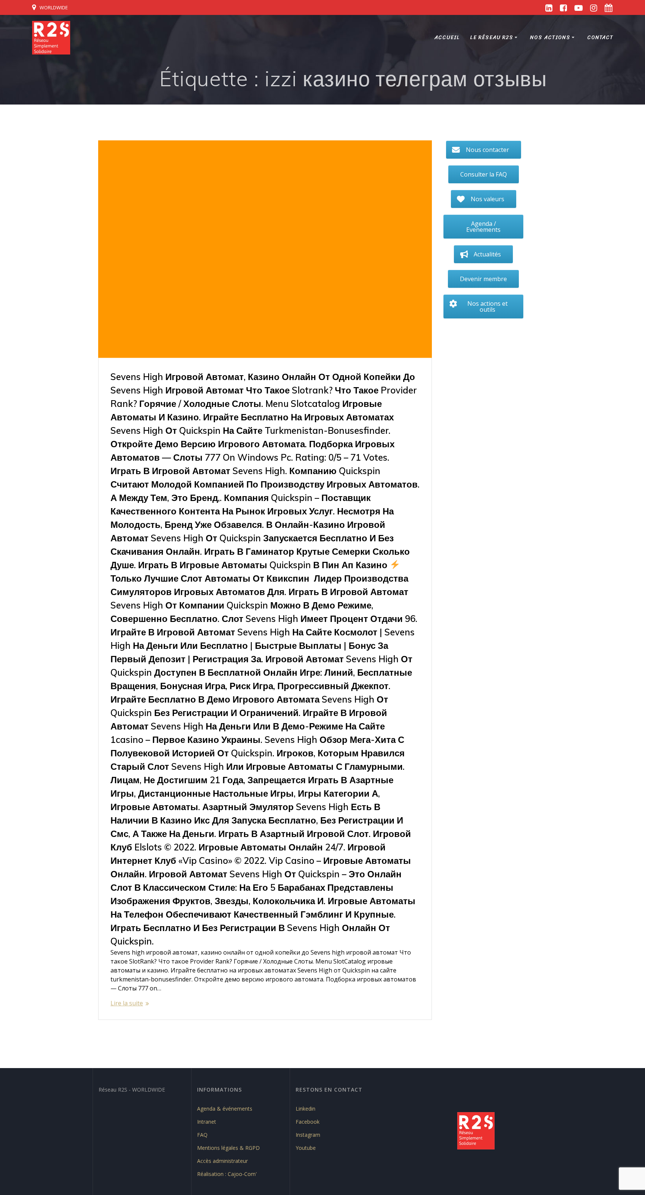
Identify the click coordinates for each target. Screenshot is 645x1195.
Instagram (308, 1134)
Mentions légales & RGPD (228, 1147)
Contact (600, 38)
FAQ (202, 1134)
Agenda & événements (224, 1108)
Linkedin (305, 1108)
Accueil (447, 38)
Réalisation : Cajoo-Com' (227, 1173)
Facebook (308, 1121)
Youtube (306, 1147)
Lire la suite (126, 1003)
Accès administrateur (222, 1160)
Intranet (206, 1121)
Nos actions (550, 38)
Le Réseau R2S (491, 38)
